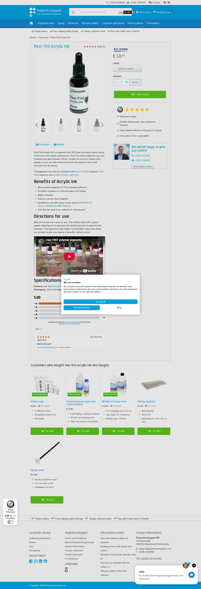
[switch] (10, 522)
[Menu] (16, 500)
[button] (69, 279)
